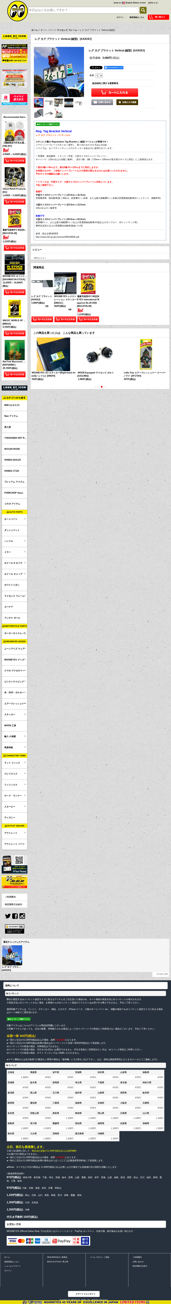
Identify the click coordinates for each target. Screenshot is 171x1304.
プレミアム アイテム (14, 482)
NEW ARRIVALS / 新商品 (57, 1257)
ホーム (7, 1257)
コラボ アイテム (12, 503)
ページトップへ (162, 974)
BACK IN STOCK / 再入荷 (57, 1262)
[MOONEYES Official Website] (14, 46)
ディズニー (9, 817)
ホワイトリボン (12, 585)
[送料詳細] (14, 55)
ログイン (120, 17)
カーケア (8, 607)
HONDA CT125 (11, 471)
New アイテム (11, 416)
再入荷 (7, 427)
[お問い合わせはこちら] (14, 60)
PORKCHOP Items (13, 493)
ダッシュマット (12, 530)
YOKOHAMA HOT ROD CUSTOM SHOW (15, 438)
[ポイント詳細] (14, 51)
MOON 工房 (10, 725)
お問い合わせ (138, 1262)
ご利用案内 (10, 897)
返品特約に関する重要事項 (105, 83)
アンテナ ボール (12, 618)
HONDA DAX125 (12, 460)
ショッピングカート (12, 1266)
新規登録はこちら (137, 17)
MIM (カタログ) (11, 405)
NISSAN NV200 (12, 449)
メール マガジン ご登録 (99, 1257)
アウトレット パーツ (14, 844)
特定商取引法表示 (13, 904)
